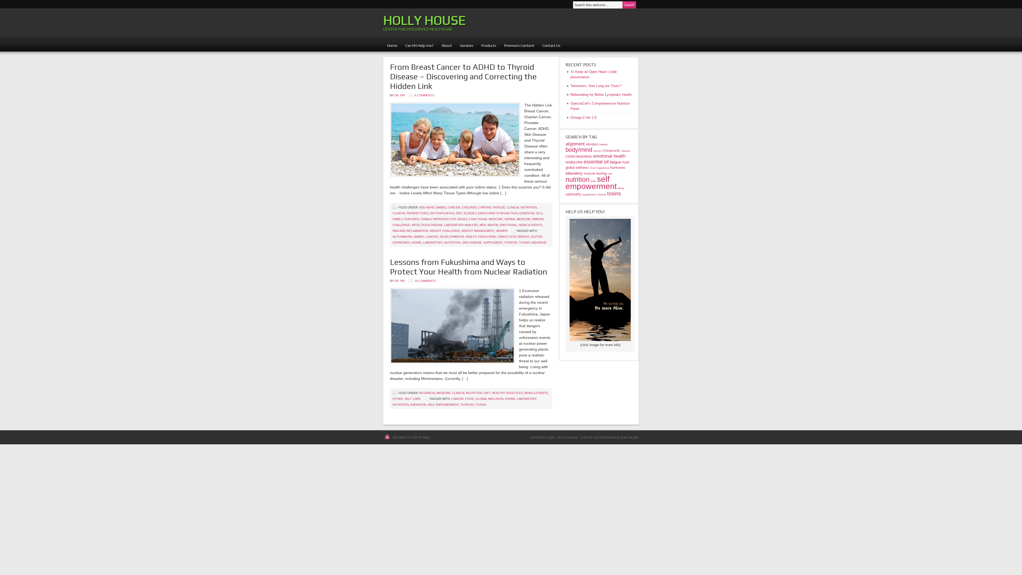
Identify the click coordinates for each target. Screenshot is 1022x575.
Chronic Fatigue (491, 207)
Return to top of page (411, 437)
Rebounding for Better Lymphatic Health (601, 95)
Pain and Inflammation (410, 230)
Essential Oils (530, 213)
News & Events (530, 225)
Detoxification (442, 213)
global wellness (490, 398)
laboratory (433, 242)
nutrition (452, 242)
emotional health (609, 156)
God (592, 167)
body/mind (579, 149)
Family (397, 219)
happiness (602, 167)
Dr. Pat (399, 95)
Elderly (470, 213)
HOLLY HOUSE (424, 20)
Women (502, 230)
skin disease (472, 242)
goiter (536, 236)
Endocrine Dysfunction (498, 213)
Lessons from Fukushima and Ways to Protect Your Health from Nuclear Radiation (468, 266)
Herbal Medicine (517, 219)
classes (625, 150)
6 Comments (424, 95)
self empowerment (443, 404)
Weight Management (477, 230)
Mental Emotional (502, 225)
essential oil (596, 162)
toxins (480, 404)
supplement (492, 242)
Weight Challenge (445, 230)
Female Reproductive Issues (444, 219)
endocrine (487, 236)
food (469, 398)
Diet (459, 213)
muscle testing (595, 173)
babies (419, 236)
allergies (592, 144)
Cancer (454, 207)
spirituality (573, 194)
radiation (418, 404)
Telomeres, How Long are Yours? (595, 86)
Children (469, 207)
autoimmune (403, 236)
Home (392, 45)
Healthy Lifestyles (507, 393)
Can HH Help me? (417, 45)
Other (398, 398)
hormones (401, 242)
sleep (621, 188)
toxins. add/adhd (532, 242)
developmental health (458, 236)
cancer (432, 236)
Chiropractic (611, 150)
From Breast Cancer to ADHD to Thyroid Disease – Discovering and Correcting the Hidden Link (463, 76)
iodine (416, 242)
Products (486, 45)
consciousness (579, 156)
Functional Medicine (486, 219)
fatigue (615, 162)
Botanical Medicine (435, 393)
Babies (441, 207)
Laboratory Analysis (461, 225)
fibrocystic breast (513, 236)
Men (483, 225)
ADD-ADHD (427, 207)
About (445, 45)
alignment (575, 143)
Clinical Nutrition (522, 207)
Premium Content (517, 45)
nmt (610, 173)
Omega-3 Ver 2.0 (583, 118)
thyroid (510, 242)
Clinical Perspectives (410, 213)
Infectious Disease (427, 225)
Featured (411, 219)
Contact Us (551, 45)
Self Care (413, 398)
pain (593, 180)
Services (466, 45)
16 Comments (425, 280)
